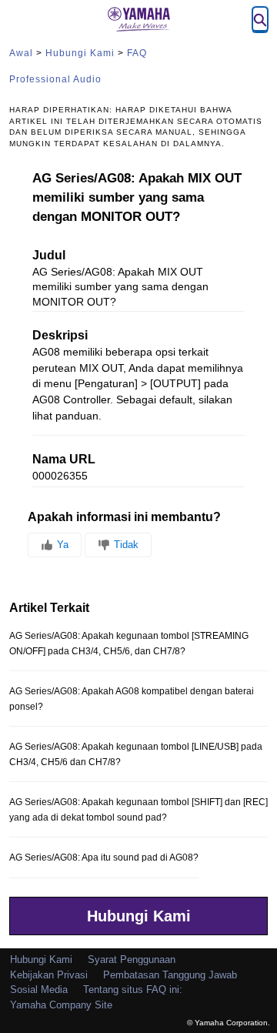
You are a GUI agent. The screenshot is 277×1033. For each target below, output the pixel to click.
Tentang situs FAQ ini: (132, 989)
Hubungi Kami (80, 53)
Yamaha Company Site (61, 1005)
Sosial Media (39, 989)
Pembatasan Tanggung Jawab (170, 975)
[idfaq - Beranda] (138, 19)
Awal (21, 53)
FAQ (137, 53)
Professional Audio (55, 79)
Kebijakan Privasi (49, 975)
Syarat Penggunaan (131, 959)
